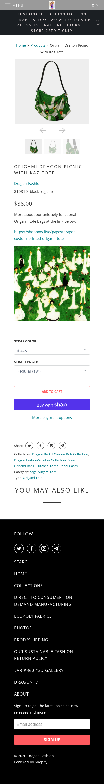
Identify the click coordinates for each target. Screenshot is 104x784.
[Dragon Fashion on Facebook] (32, 548)
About (21, 694)
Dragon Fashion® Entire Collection (40, 460)
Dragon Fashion (28, 183)
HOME (20, 574)
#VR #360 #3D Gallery (39, 670)
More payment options (52, 417)
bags (32, 472)
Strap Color (25, 341)
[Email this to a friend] (62, 445)
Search (22, 562)
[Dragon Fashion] (52, 5)
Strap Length (26, 361)
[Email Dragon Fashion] (57, 548)
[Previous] (42, 129)
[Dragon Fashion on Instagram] (45, 548)
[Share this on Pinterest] (50, 445)
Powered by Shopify (30, 762)
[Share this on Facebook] (39, 445)
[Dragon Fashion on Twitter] (20, 548)
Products (38, 45)
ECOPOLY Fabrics (33, 616)
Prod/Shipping (31, 640)
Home (21, 45)
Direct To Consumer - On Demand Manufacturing (43, 601)
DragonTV (26, 682)
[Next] (61, 129)
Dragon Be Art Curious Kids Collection (60, 454)
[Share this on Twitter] (28, 445)
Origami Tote (32, 477)
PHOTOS (23, 628)
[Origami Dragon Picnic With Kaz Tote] (52, 91)
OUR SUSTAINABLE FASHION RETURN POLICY (43, 655)
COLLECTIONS (28, 585)
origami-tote (47, 472)
